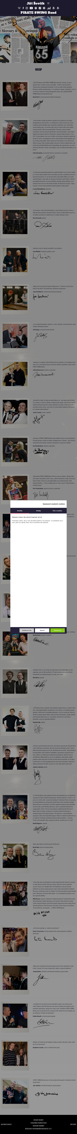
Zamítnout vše (26, 630)
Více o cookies (57, 511)
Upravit (42, 630)
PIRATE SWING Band (38, 13)
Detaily (38, 511)
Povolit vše (57, 630)
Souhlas (19, 511)
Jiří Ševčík (35, 3)
